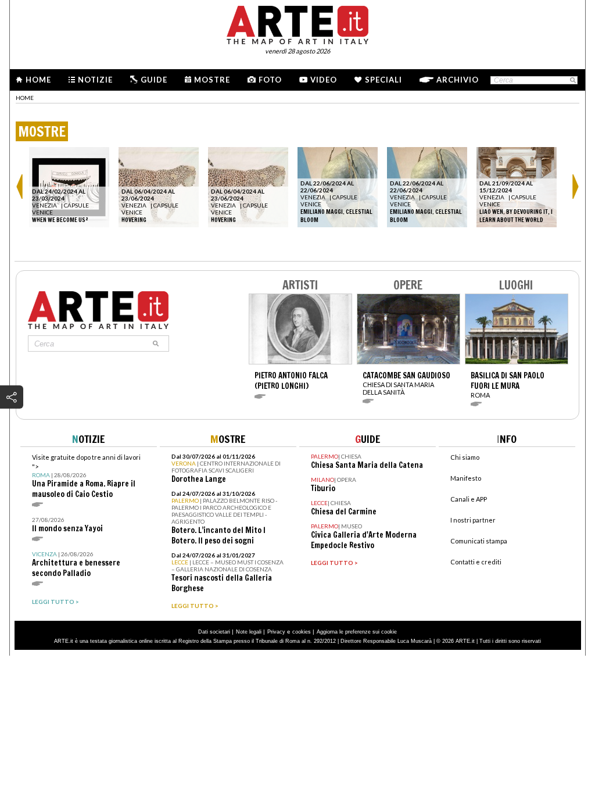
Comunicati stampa (478, 541)
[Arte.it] (297, 23)
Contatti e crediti (475, 562)
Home (38, 79)
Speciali (383, 79)
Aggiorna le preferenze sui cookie (357, 632)
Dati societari (214, 632)
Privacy (276, 632)
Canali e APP (468, 499)
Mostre (212, 79)
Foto (270, 79)
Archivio (457, 79)
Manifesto (465, 478)
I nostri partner (473, 520)
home (25, 97)
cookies (301, 632)
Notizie (95, 79)
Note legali (248, 632)
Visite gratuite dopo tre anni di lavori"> (86, 476)
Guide (154, 79)
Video (323, 79)
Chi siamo (464, 457)
